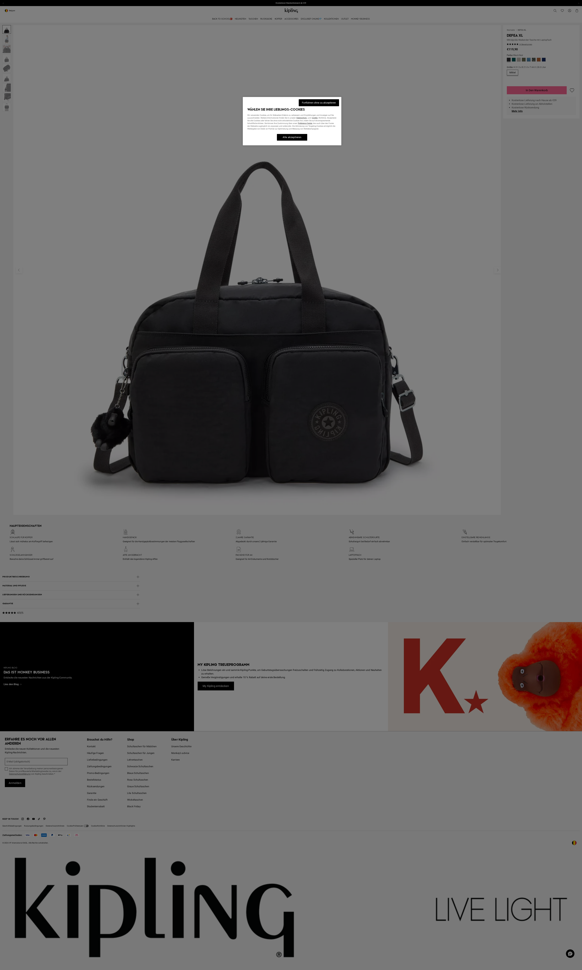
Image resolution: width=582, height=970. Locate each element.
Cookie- (315, 118)
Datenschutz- (301, 118)
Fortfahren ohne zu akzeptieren (319, 102)
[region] (292, 121)
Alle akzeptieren (292, 137)
